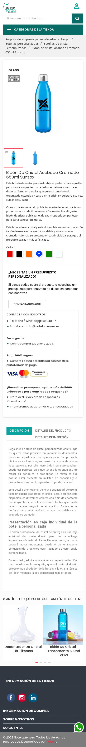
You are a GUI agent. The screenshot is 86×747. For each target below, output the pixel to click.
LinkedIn (33, 697)
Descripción (19, 430)
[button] (27, 304)
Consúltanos (16, 401)
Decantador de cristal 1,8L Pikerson (23, 649)
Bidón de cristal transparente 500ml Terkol (63, 651)
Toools (51, 742)
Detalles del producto (53, 430)
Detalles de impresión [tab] (51, 437)
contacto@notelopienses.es (39, 326)
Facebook (11, 697)
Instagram (22, 697)
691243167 (49, 321)
